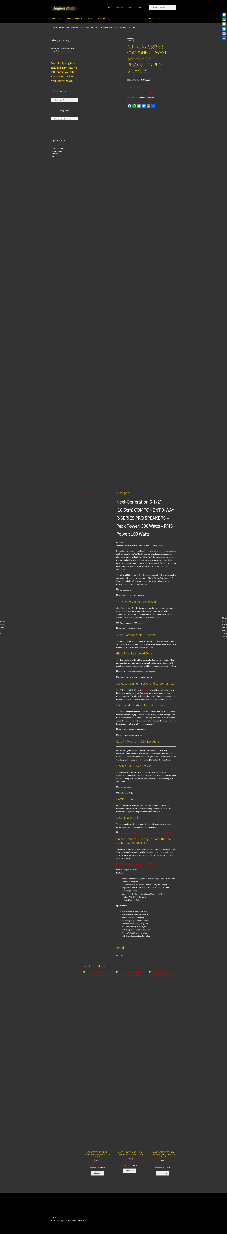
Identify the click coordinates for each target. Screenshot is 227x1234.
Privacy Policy (56, 1220)
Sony (162, 1165)
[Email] (224, 24)
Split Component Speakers (68, 27)
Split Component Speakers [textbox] (63, 119)
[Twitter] (224, 28)
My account (120, 7)
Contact (139, 7)
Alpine (129, 102)
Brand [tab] (85, 501)
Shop (53, 18)
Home (110, 7)
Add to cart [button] (97, 1173)
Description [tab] (88, 494)
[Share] (224, 38)
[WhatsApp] (224, 19)
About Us (130, 7)
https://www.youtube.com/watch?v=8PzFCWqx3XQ (136, 864)
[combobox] (64, 118)
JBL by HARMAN (97, 1165)
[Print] (224, 33)
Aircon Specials (65, 18)
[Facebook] (224, 14)
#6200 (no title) (103, 18)
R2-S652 (144, 690)
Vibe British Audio (130, 1162)
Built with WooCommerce (73, 1220)
